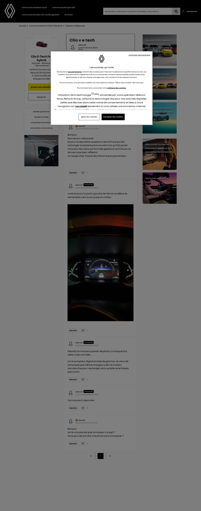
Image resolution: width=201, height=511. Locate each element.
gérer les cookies (89, 117)
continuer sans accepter (139, 55)
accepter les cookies (113, 117)
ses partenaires (75, 72)
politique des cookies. (116, 88)
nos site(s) (81, 106)
